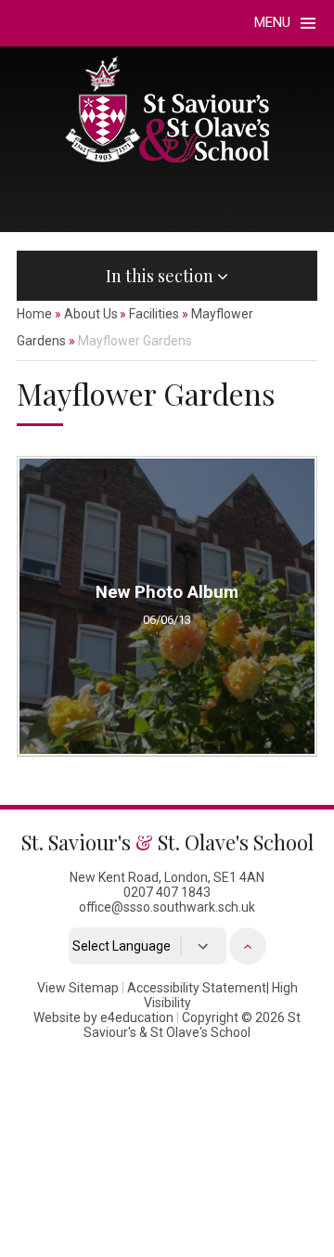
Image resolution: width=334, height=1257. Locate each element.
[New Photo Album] (167, 606)
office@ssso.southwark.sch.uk (167, 907)
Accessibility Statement (196, 987)
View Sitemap (78, 987)
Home (34, 313)
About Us (91, 313)
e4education (136, 1017)
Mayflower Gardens (135, 340)
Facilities (154, 313)
